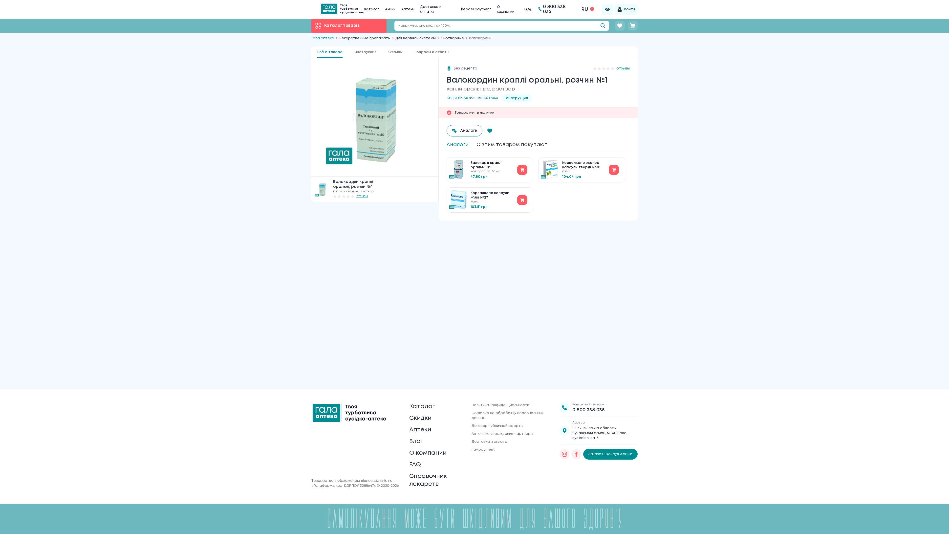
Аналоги (458, 144)
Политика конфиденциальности (500, 405)
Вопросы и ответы (431, 52)
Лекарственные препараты (364, 38)
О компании (428, 453)
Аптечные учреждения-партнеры (502, 433)
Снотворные (452, 38)
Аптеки (407, 9)
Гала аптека (322, 38)
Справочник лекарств (428, 480)
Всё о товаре (330, 52)
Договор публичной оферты (497, 425)
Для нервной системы (415, 38)
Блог (416, 441)
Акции (390, 9)
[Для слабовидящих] (607, 9)
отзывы (362, 196)
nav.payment (483, 449)
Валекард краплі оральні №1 (486, 165)
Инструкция (365, 52)
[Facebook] (576, 454)
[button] (489, 130)
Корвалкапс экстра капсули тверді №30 (581, 165)
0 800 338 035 (588, 410)
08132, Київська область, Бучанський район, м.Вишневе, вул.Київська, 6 (599, 433)
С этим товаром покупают (511, 144)
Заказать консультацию (610, 454)
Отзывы (395, 52)
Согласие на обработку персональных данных (507, 416)
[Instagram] (564, 454)
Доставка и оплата (489, 441)
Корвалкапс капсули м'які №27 (490, 195)
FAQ (527, 9)
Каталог (371, 9)
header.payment (476, 9)
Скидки (420, 418)
